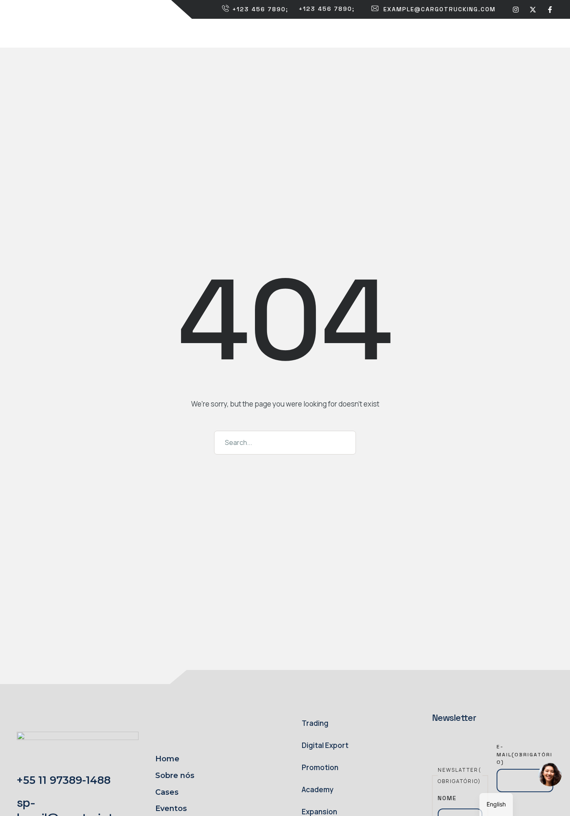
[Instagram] (515, 9)
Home (167, 758)
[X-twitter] (533, 9)
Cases (167, 792)
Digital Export (325, 745)
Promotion (320, 767)
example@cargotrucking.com (439, 9)
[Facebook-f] (550, 9)
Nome (447, 798)
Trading (315, 723)
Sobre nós (174, 775)
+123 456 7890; (260, 9)
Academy (317, 789)
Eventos (171, 808)
